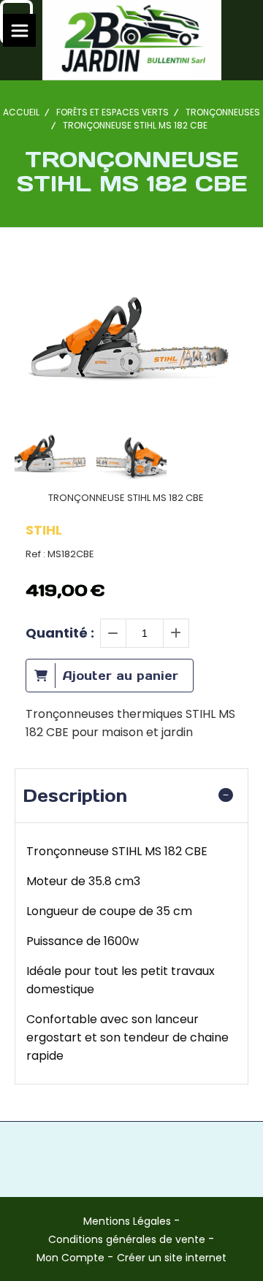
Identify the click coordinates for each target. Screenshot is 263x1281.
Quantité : (60, 633)
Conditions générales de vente (126, 1239)
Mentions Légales (127, 1221)
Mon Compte (70, 1257)
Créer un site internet (171, 1257)
